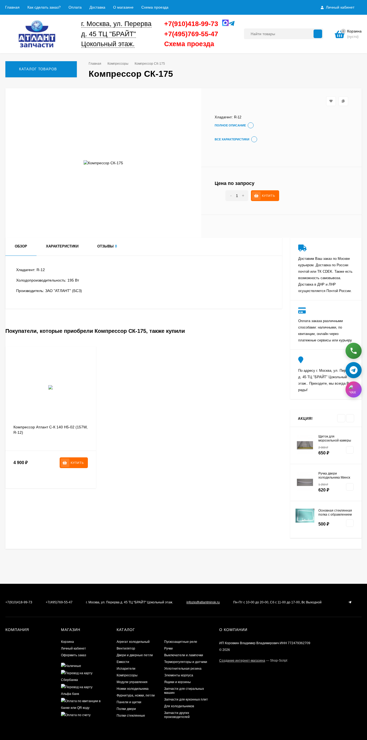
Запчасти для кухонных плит (186, 699)
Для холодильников (179, 706)
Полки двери (126, 709)
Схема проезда (154, 7)
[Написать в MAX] (354, 389)
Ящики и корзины (177, 682)
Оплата (75, 7)
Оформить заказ (73, 655)
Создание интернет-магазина (242, 660)
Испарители (126, 668)
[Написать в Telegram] (354, 370)
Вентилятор (126, 648)
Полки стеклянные (131, 715)
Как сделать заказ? (44, 7)
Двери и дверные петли (135, 655)
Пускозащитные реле (180, 642)
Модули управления (132, 682)
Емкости (123, 662)
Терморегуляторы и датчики (185, 662)
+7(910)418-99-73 (191, 23)
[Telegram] (230, 24)
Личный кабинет (73, 648)
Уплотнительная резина (183, 668)
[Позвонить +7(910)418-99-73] (354, 351)
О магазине (123, 7)
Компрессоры (117, 63)
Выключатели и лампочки (183, 655)
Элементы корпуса (178, 675)
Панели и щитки (129, 702)
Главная (12, 7)
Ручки (168, 648)
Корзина (67, 642)
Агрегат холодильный (133, 642)
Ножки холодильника (133, 689)
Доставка (97, 7)
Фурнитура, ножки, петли (136, 695)
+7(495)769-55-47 (191, 34)
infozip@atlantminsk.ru (203, 602)
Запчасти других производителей (177, 715)
